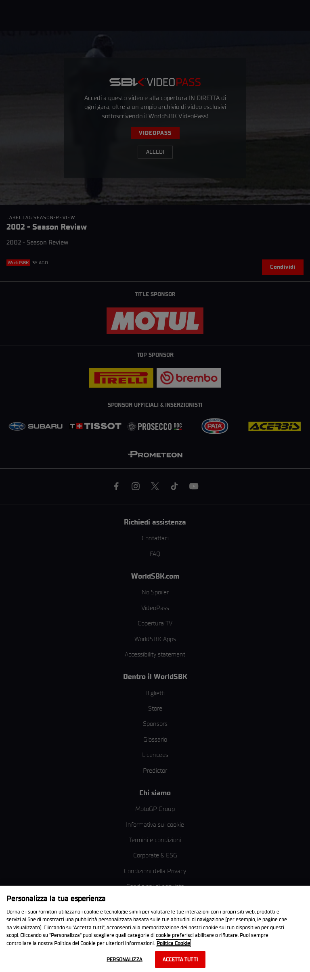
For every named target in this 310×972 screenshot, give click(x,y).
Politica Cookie (173, 943)
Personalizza (124, 959)
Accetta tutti (180, 959)
